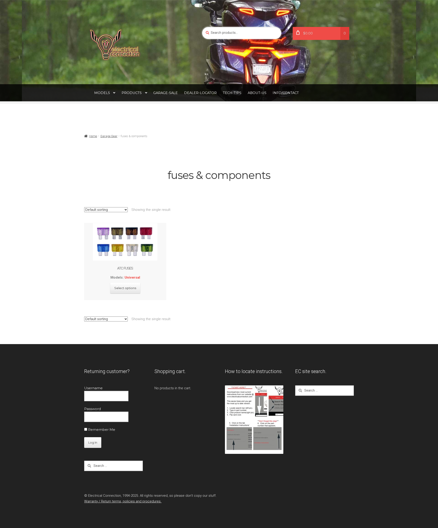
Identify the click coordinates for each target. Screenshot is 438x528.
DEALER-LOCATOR (200, 93)
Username (93, 388)
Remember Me (101, 429)
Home (93, 136)
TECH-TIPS (232, 93)
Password (92, 409)
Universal (132, 277)
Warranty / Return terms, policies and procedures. (123, 501)
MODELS (102, 93)
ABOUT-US (257, 93)
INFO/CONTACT (286, 93)
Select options (125, 288)
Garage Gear (108, 136)
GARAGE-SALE (165, 93)
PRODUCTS (132, 93)
